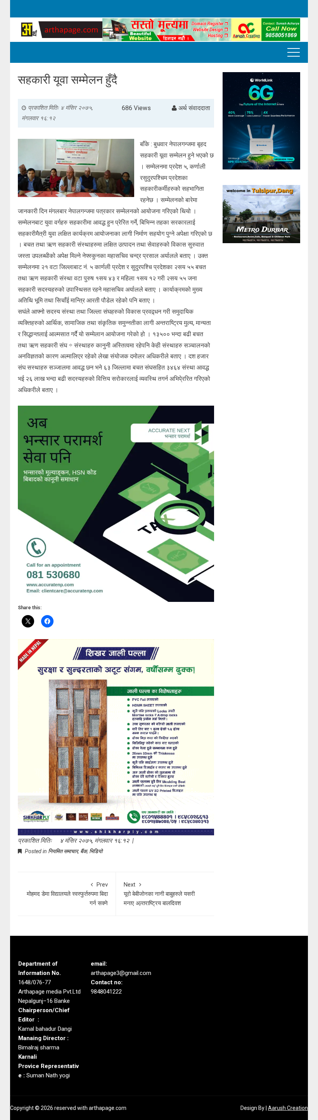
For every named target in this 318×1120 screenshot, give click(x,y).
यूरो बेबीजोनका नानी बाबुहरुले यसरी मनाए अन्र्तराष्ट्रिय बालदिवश (159, 894)
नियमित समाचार (63, 851)
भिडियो (95, 851)
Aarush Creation (288, 1108)
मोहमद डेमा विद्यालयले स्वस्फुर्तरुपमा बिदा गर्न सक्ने (67, 894)
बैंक (83, 851)
